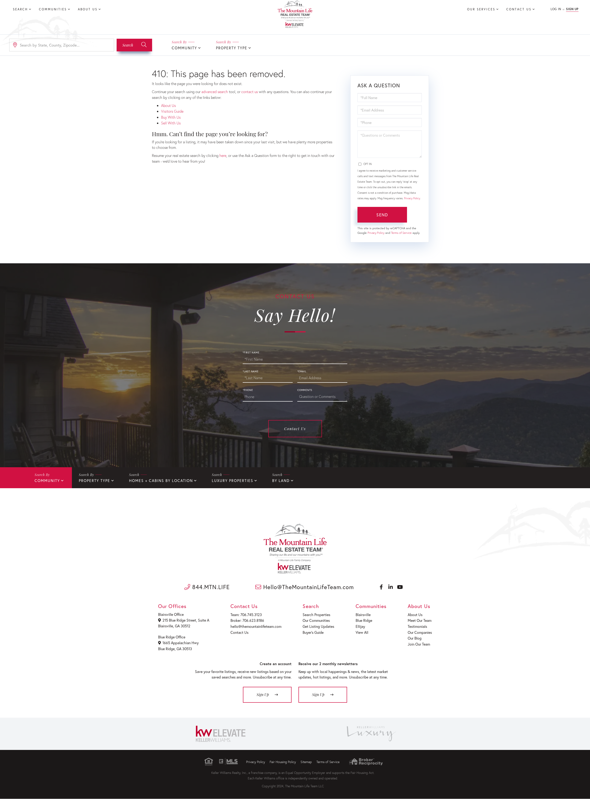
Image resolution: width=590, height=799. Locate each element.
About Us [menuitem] (87, 9)
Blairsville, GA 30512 (174, 625)
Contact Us (295, 428)
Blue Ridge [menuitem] (364, 620)
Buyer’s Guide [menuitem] (313, 632)
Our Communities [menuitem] (316, 620)
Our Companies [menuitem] (420, 632)
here (222, 155)
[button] (134, 45)
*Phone (248, 390)
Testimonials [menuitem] (417, 626)
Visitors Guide (172, 111)
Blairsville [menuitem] (363, 614)
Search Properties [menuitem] (316, 614)
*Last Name (251, 371)
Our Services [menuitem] (481, 9)
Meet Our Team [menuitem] (419, 620)
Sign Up (572, 9)
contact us (249, 91)
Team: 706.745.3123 (246, 614)
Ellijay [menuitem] (360, 626)
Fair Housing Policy (283, 762)
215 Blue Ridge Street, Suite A (185, 620)
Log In (556, 9)
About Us (168, 105)
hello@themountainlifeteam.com (255, 626)
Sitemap (306, 762)
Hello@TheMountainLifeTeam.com (307, 587)
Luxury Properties (232, 480)
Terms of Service (401, 233)
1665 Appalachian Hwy (180, 642)
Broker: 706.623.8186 (247, 620)
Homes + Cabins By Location (161, 480)
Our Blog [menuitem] (415, 638)
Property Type (231, 47)
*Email (301, 371)
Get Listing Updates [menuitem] (318, 626)
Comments (304, 390)
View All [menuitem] (362, 632)
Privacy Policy (412, 198)
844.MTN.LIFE (210, 587)
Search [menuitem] (20, 9)
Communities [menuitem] (53, 9)
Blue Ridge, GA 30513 (175, 648)
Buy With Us (171, 117)
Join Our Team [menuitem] (419, 644)
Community (184, 47)
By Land (281, 480)
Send (382, 214)
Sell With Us (171, 122)
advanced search (214, 91)
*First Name (251, 352)
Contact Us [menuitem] (518, 9)
